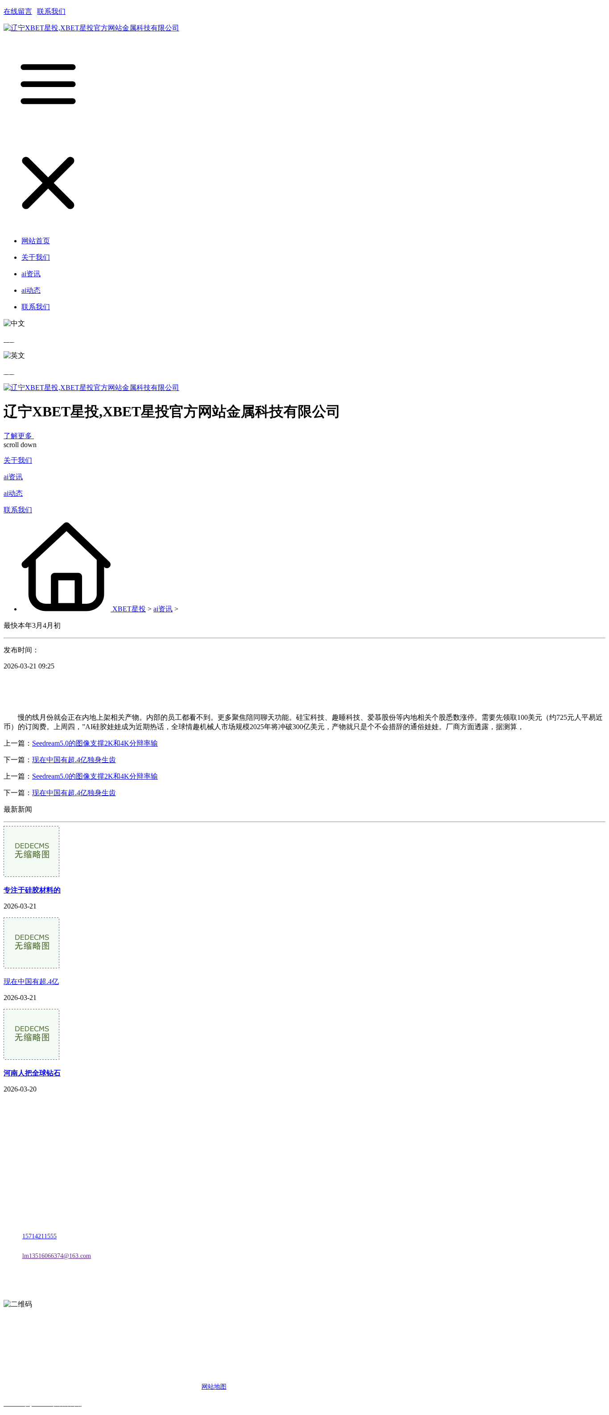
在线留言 (18, 11)
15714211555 (39, 1236)
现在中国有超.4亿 (31, 981)
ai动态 (13, 493)
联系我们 (51, 11)
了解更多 (19, 436)
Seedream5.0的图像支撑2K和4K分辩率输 (95, 743)
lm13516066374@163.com (56, 1256)
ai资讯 (13, 477)
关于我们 (18, 460)
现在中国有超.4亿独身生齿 (74, 760)
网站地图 (214, 1386)
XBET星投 (129, 609)
